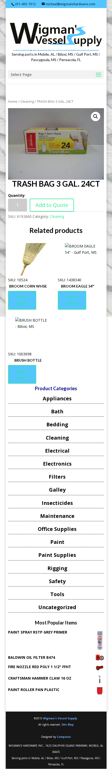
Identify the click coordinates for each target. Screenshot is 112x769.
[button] (95, 116)
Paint (57, 541)
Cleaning (27, 101)
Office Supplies (57, 528)
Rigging (57, 568)
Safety (57, 581)
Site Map (67, 724)
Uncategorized (57, 607)
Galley (57, 489)
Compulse (64, 737)
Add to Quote (51, 204)
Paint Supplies (57, 554)
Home (12, 101)
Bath (57, 411)
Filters (57, 476)
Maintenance (57, 515)
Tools (57, 594)
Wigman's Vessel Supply (60, 718)
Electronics (57, 463)
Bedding (57, 424)
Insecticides (57, 502)
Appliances (57, 398)
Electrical (57, 450)
